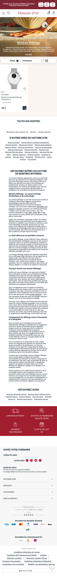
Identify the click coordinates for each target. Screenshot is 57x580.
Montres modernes (19, 155)
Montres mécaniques (15, 150)
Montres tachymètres (25, 147)
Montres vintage (11, 147)
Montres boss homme (24, 399)
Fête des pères (40, 157)
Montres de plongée (26, 145)
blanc (30, 212)
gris (26, 212)
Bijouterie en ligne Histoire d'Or (17, 132)
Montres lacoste (25, 397)
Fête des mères (18, 157)
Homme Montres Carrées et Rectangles (35, 142)
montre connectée (36, 294)
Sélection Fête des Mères (14, 152)
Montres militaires (31, 152)
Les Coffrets (32, 159)
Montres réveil (44, 150)
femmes (19, 209)
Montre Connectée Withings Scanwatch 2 (11, 98)
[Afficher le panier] (54, 13)
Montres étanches (31, 150)
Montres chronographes (43, 147)
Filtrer (14, 61)
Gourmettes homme (41, 399)
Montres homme (11, 397)
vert (44, 212)
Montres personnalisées (43, 145)
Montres (33, 132)
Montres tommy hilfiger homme (39, 394)
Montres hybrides (34, 155)
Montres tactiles (11, 145)
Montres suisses (14, 142)
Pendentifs (29, 157)
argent (35, 212)
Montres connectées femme (16, 394)
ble (39, 212)
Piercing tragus (37, 397)
